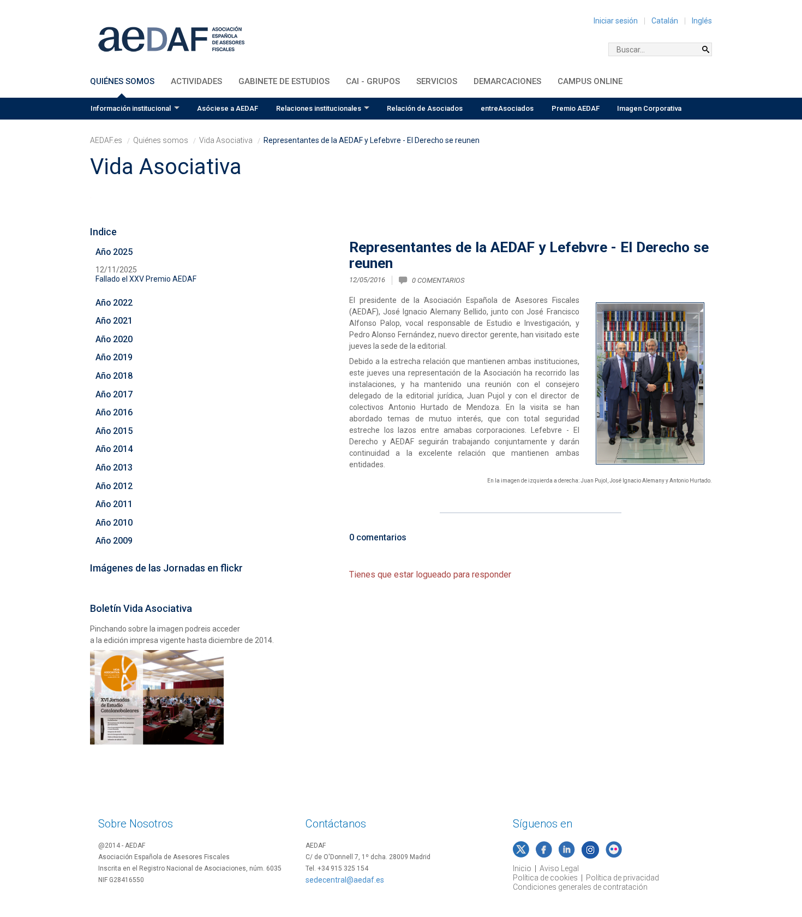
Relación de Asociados (425, 108)
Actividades (196, 81)
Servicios (436, 81)
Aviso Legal (559, 868)
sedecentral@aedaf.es (345, 880)
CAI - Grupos (373, 81)
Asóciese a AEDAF (227, 108)
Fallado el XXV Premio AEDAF (145, 279)
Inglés (702, 20)
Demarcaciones (507, 81)
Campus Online (590, 81)
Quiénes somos (122, 81)
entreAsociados (507, 108)
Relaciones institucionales (318, 108)
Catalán (664, 20)
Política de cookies (545, 877)
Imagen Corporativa (649, 108)
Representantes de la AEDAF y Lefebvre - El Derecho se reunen (529, 255)
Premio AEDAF (576, 108)
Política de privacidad (622, 877)
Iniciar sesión (616, 20)
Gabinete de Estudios (284, 81)
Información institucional (131, 108)
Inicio (522, 868)
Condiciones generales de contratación (580, 887)
